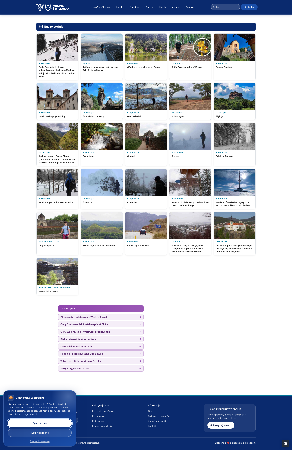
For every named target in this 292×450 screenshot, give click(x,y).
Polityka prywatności (159, 416)
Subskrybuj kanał (220, 425)
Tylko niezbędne (40, 432)
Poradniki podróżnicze (104, 411)
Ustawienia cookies (158, 421)
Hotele (162, 7)
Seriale (119, 7)
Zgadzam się (40, 423)
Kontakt (190, 7)
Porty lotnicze (99, 416)
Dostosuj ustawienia (40, 441)
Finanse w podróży (102, 426)
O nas (151, 411)
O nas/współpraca (100, 7)
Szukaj (251, 7)
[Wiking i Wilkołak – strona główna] (52, 7)
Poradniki (134, 7)
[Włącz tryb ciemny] (285, 443)
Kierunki (175, 7)
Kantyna (150, 7)
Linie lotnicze (99, 421)
